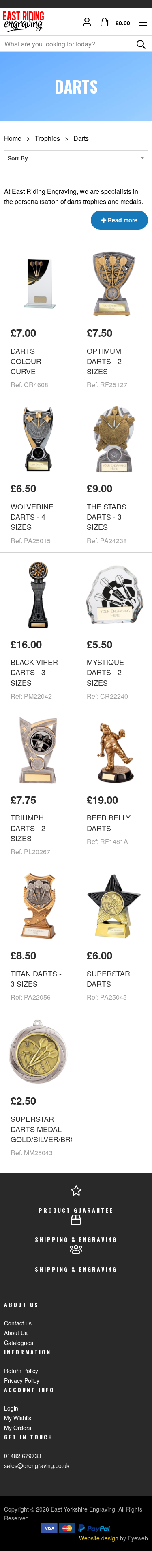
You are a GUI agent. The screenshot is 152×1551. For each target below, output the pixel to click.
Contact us (18, 1323)
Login (11, 1408)
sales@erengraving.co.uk (36, 1465)
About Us (16, 1333)
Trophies (47, 138)
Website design (98, 1538)
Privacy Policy (21, 1380)
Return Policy (21, 1371)
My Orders (17, 1428)
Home (12, 138)
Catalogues (18, 1342)
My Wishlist (18, 1418)
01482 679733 (22, 1456)
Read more (121, 220)
